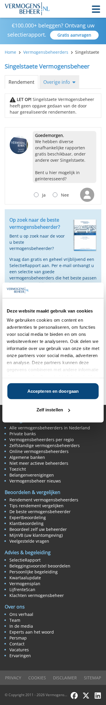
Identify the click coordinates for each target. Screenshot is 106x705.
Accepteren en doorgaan (53, 390)
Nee (65, 195)
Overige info (56, 82)
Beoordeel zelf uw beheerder (38, 529)
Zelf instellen (50, 409)
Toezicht (17, 469)
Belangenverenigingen (31, 475)
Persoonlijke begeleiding (33, 572)
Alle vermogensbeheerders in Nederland (49, 428)
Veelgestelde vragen (29, 541)
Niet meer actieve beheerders (38, 463)
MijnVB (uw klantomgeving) (36, 535)
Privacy (13, 678)
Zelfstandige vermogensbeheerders (44, 445)
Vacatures (19, 649)
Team (14, 620)
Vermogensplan (24, 583)
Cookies (37, 678)
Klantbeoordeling (26, 523)
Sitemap (92, 678)
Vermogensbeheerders (45, 52)
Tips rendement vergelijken (36, 505)
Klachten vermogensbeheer (36, 595)
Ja (44, 195)
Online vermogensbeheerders (39, 451)
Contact (16, 644)
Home (10, 52)
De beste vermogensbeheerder (40, 511)
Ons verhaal (21, 614)
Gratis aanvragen (74, 35)
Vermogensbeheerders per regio (41, 439)
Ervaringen (20, 655)
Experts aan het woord (31, 632)
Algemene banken (27, 457)
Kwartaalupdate (25, 577)
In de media (21, 626)
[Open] (96, 8)
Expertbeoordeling (27, 517)
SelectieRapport (25, 560)
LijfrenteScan (22, 589)
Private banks (22, 433)
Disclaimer (65, 678)
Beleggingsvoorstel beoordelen (39, 566)
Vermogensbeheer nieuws (35, 481)
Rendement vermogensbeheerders (43, 500)
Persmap (18, 638)
